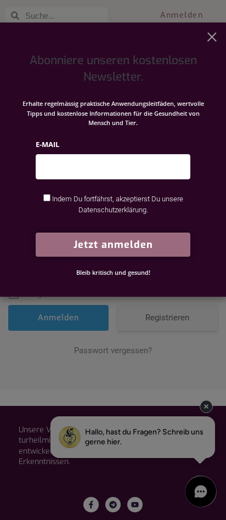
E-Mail (47, 144)
